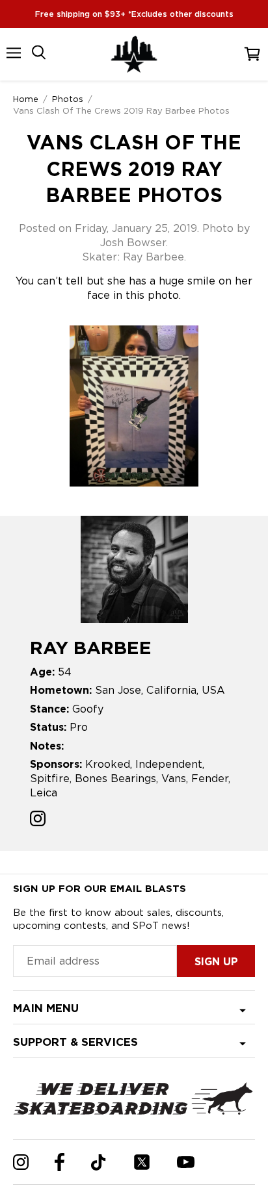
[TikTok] (98, 1162)
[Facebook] (59, 1162)
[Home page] (134, 54)
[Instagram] (21, 1162)
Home (25, 99)
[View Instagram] (38, 820)
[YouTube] (185, 1162)
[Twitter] (142, 1162)
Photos (67, 99)
